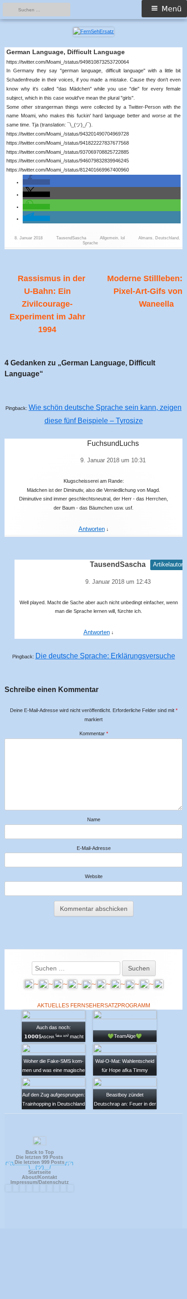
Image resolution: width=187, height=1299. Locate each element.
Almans (145, 238)
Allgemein (109, 238)
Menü (172, 9)
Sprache (90, 243)
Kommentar (93, 733)
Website (94, 876)
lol (123, 238)
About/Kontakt (39, 1177)
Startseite (39, 1172)
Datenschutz (54, 1182)
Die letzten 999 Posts (39, 1162)
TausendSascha (71, 238)
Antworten (92, 529)
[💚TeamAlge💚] (125, 1025)
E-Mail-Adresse (94, 848)
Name (93, 819)
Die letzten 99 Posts (39, 1157)
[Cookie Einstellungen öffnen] (93, 1295)
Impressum (23, 1182)
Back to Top (39, 1152)
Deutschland (167, 238)
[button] (36, 182)
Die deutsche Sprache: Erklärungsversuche (105, 656)
